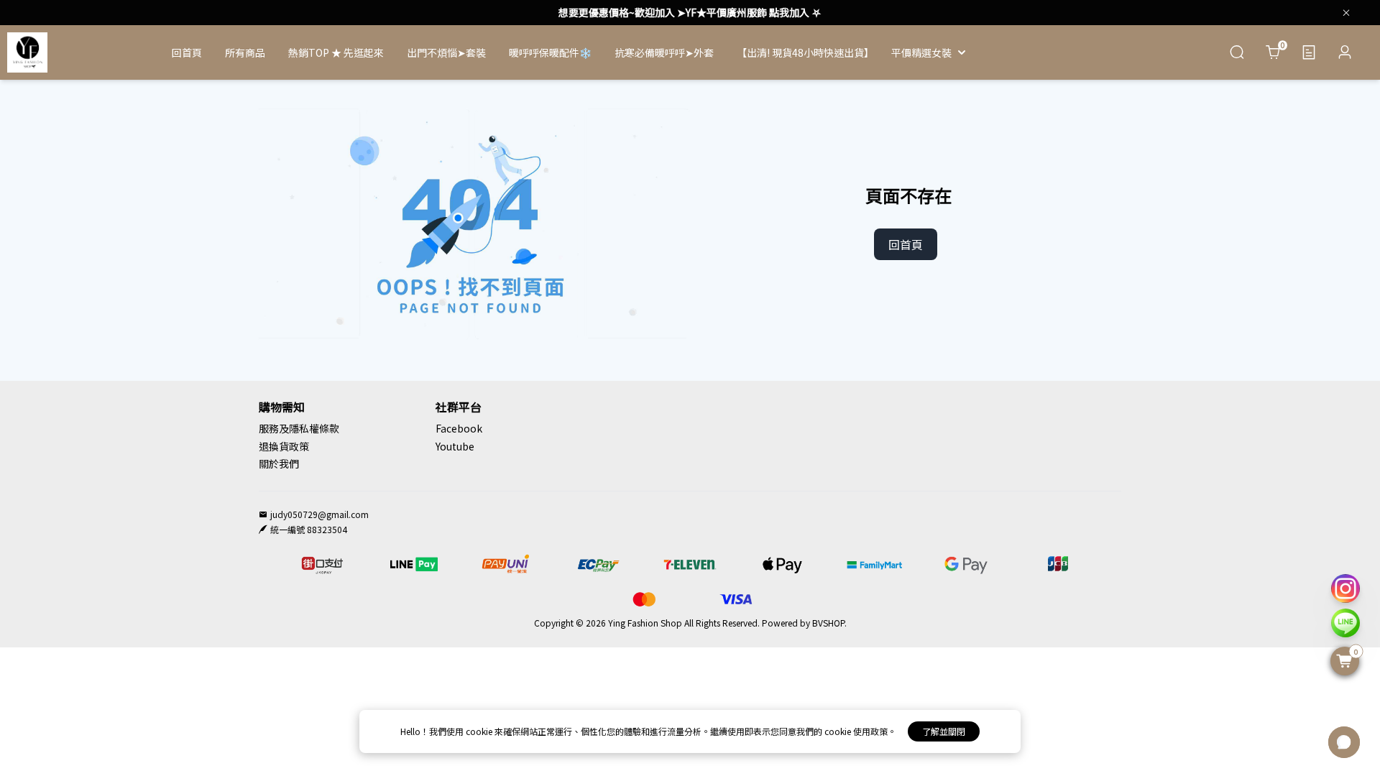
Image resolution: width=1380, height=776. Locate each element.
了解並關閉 (943, 731)
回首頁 (905, 244)
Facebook (459, 428)
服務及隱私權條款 (299, 428)
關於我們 (279, 463)
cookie (480, 731)
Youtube (455, 446)
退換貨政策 (284, 446)
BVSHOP (828, 622)
